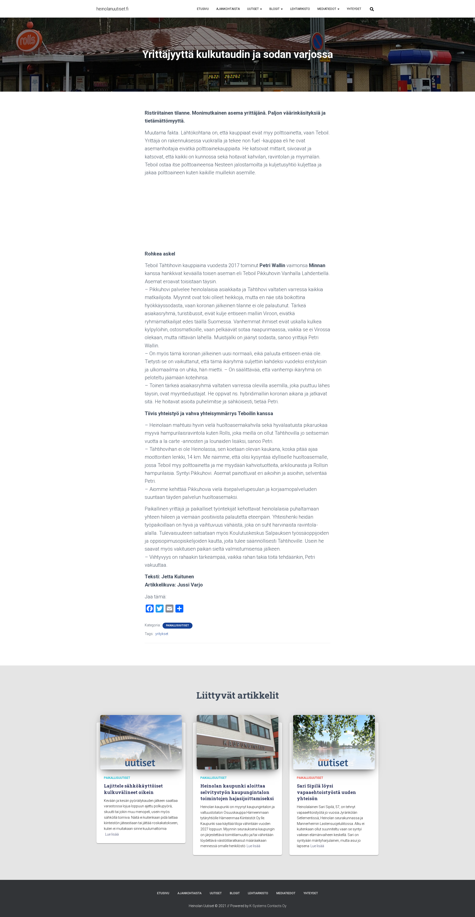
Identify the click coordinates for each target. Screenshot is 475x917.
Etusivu (203, 9)
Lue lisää (112, 834)
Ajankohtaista (228, 9)
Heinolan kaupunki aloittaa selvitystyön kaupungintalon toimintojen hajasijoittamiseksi (237, 792)
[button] (261, 9)
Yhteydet (354, 9)
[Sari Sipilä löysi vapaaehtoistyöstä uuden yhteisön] (334, 742)
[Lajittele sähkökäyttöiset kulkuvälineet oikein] (141, 742)
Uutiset (253, 9)
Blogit (274, 9)
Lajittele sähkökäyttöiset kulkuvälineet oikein (133, 789)
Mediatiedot (327, 9)
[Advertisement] (237, 215)
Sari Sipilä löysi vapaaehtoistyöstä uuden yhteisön (326, 792)
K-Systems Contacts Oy (267, 906)
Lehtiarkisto (300, 9)
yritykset (161, 634)
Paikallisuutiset (177, 625)
